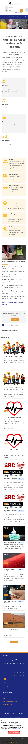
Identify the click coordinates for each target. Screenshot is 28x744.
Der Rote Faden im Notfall (9, 570)
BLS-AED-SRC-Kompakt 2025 (14, 387)
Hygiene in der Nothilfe (10, 542)
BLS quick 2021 (14, 450)
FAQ (4, 698)
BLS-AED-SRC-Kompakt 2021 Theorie (10, 479)
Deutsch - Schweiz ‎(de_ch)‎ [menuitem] (12, 16)
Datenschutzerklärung (7, 704)
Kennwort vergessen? (18, 12)
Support (5, 696)
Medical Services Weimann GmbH (10, 701)
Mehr (7, 94)
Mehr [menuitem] (3, 16)
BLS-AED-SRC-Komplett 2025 (14, 356)
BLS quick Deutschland (14, 417)
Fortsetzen (14, 742)
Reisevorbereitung (14, 629)
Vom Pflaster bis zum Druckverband (10, 602)
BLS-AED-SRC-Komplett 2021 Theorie (10, 511)
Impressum (5, 707)
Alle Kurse (14, 641)
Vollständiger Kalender (8, 686)
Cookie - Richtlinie (14, 740)
